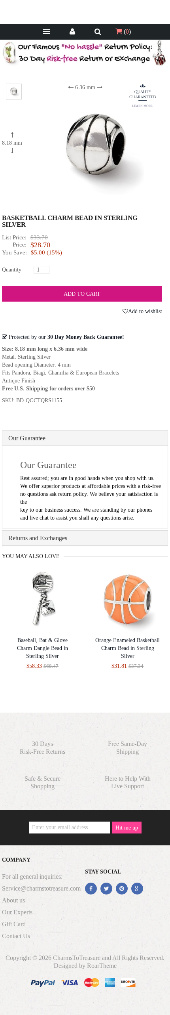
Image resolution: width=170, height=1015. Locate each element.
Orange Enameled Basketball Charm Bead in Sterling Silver (127, 648)
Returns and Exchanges (37, 538)
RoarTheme (102, 965)
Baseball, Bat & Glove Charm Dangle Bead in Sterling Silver (42, 648)
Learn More (142, 106)
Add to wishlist (145, 311)
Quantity (11, 270)
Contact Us (16, 936)
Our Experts (17, 912)
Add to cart (82, 294)
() (126, 31)
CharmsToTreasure (76, 957)
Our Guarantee (26, 438)
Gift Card (14, 924)
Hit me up (126, 828)
